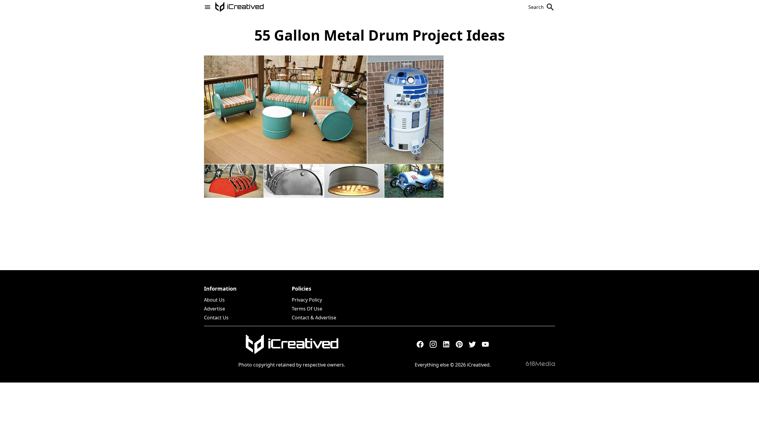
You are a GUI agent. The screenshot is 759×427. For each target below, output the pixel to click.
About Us (214, 300)
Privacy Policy (307, 300)
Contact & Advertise (314, 317)
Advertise (214, 308)
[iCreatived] (292, 344)
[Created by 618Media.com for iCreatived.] (540, 363)
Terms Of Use (307, 308)
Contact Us (216, 317)
